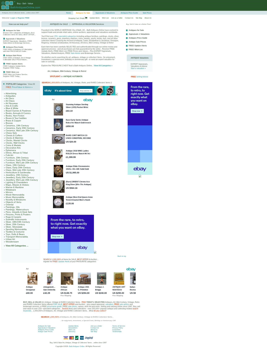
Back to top (122, 256)
